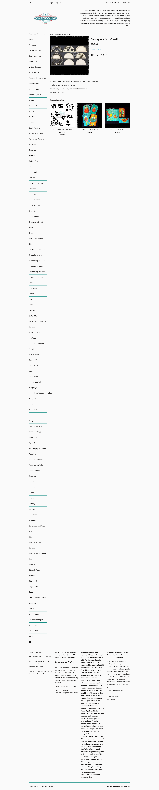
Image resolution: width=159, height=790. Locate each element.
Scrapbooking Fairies (46, 786)
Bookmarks (33, 144)
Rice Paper (33, 515)
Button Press (34, 161)
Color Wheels (34, 216)
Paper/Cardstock (36, 459)
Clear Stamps (34, 200)
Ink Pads (32, 338)
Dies (30, 244)
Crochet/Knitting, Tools (36, 225)
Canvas (32, 178)
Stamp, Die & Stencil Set (37, 556)
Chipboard (33, 189)
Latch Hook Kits (35, 365)
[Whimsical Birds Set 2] (89, 115)
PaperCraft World (36, 465)
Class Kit (32, 194)
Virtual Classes (35, 67)
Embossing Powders (37, 272)
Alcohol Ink (38, 106)
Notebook (33, 437)
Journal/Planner (35, 360)
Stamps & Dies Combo (35, 545)
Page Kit (32, 454)
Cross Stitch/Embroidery (36, 236)
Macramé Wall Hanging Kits (35, 385)
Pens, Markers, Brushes (35, 473)
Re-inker (32, 509)
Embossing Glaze (36, 266)
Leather (32, 371)
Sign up (58, 3)
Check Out (126, 3)
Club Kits (32, 211)
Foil (30, 299)
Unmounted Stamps (37, 598)
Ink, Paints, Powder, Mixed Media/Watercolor (37, 348)
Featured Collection (37, 34)
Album (31, 100)
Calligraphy (33, 172)
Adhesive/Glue (35, 95)
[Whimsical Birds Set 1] (117, 115)
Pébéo (31, 482)
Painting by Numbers (37, 448)
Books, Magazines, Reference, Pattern (38, 136)
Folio (31, 305)
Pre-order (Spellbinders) (35, 47)
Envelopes (33, 288)
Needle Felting (34, 432)
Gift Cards (33, 61)
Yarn (31, 636)
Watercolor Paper (36, 620)
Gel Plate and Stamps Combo (38, 324)
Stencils (32, 564)
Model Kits (33, 410)
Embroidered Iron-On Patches (37, 280)
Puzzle (31, 498)
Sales (31, 39)
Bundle (32, 155)
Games (32, 310)
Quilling (32, 504)
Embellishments (35, 255)
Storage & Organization (34, 584)
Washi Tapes (34, 614)
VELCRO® (33, 603)
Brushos (32, 150)
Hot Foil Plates (34, 332)
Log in (52, 3)
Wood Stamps (35, 631)
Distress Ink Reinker (37, 249)
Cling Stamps (34, 205)
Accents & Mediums (37, 78)
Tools (31, 592)
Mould (31, 415)
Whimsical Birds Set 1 (117, 130)
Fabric (31, 294)
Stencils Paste (34, 570)
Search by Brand (38, 56)
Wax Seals (33, 625)
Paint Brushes (34, 443)
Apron (31, 122)
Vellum (32, 609)
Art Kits (32, 117)
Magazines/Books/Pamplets (38, 393)
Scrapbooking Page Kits (37, 528)
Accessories (34, 84)
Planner (32, 487)
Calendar (32, 167)
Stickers (32, 575)
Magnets (32, 399)
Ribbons (32, 520)
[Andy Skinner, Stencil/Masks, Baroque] (62, 115)
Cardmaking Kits (36, 183)
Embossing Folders (37, 261)
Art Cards (33, 111)
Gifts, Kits (33, 316)
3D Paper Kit (34, 72)
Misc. (31, 404)
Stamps (32, 537)
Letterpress (33, 376)
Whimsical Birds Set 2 (90, 130)
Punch (31, 493)
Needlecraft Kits (35, 426)
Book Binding (34, 128)
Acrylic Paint (34, 89)
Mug (31, 421)
